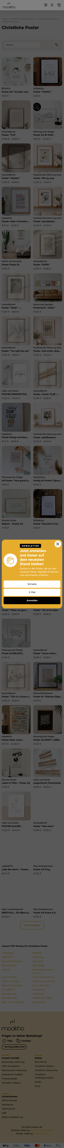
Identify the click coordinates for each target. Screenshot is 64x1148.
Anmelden (32, 600)
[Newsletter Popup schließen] (57, 544)
